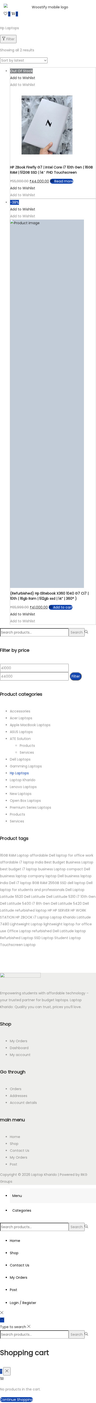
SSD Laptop (43, 937)
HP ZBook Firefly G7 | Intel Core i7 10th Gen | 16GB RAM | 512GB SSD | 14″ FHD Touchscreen (51, 170)
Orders (15, 1088)
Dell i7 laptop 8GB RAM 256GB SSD (37, 882)
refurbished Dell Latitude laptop (59, 931)
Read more (63, 181)
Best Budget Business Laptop (68, 862)
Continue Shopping (16, 1399)
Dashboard (19, 1047)
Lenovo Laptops (23, 786)
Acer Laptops (21, 718)
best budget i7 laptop (18, 869)
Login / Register (23, 1302)
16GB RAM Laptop (14, 855)
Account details (23, 1102)
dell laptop (76, 882)
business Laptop (52, 869)
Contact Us (19, 1150)
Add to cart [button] (63, 607)
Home (15, 1136)
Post (13, 1164)
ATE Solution (20, 738)
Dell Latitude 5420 (66, 903)
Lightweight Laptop (26, 924)
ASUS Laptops (21, 731)
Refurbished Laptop (16, 937)
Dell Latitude (34, 896)
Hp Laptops (19, 773)
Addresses (18, 1095)
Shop (14, 1143)
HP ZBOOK (24, 917)
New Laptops (21, 793)
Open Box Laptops (25, 800)
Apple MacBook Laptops (30, 724)
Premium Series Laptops (30, 807)
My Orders (18, 1041)
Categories (21, 1210)
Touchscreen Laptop (18, 944)
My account (20, 1054)
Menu (17, 1195)
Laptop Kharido (22, 780)
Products (27, 745)
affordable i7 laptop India (21, 862)
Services (27, 752)
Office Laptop (19, 931)
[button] (22, 77)
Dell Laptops (20, 759)
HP (50, 910)
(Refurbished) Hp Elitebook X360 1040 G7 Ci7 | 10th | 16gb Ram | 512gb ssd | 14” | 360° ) (49, 596)
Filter (10, 39)
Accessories (20, 711)
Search (77, 632)
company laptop (42, 876)
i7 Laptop (41, 917)
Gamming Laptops (26, 766)
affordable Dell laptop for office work (61, 855)
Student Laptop (67, 937)
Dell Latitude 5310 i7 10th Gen (71, 896)
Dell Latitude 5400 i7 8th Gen (25, 903)
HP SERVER (61, 910)
